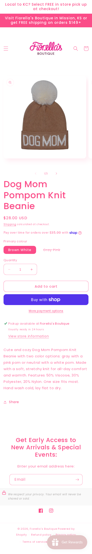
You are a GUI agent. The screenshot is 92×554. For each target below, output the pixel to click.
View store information (28, 336)
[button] (6, 48)
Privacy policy (66, 535)
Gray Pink (54, 250)
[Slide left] (35, 173)
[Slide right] (56, 173)
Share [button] (14, 402)
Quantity (10, 260)
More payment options (46, 311)
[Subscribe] (77, 479)
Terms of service (34, 542)
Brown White (19, 250)
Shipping (10, 224)
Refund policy (41, 535)
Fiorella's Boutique (43, 529)
